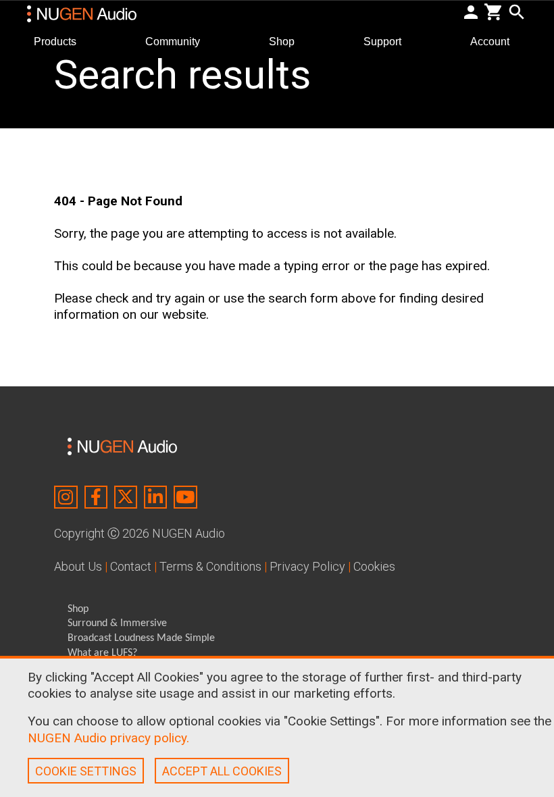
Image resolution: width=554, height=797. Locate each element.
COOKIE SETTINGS (85, 771)
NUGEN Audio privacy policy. (108, 738)
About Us (78, 566)
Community (178, 40)
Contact (130, 566)
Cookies (374, 566)
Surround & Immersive (117, 623)
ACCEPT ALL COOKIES (222, 771)
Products (60, 40)
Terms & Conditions (210, 566)
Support (387, 40)
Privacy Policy (307, 566)
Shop (287, 40)
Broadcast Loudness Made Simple (141, 638)
